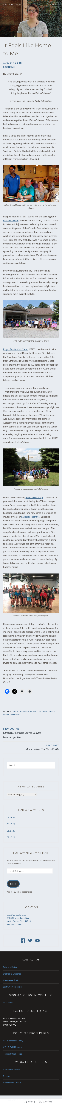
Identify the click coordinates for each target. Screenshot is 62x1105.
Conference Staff (10, 980)
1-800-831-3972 (14, 924)
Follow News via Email (31, 852)
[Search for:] (31, 765)
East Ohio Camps (34, 497)
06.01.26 (11, 817)
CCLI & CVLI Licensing (12, 1047)
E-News (6, 1076)
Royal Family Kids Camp (15, 349)
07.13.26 (11, 837)
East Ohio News (13, 4)
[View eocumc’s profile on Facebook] (23, 940)
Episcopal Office (10, 967)
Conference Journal (11, 1069)
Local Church (42, 711)
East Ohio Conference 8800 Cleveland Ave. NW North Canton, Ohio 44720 (19, 918)
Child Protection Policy (13, 1040)
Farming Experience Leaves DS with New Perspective (22, 733)
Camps (15, 711)
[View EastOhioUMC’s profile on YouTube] (38, 940)
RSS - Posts (8, 1002)
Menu (53, 4)
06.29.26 (11, 831)
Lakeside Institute (30, 516)
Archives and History (12, 1082)
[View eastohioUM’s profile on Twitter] (31, 940)
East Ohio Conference (12, 987)
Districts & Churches (12, 974)
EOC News (9, 67)
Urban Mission (11, 220)
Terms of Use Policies (12, 1054)
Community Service (27, 711)
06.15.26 (11, 824)
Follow (13, 884)
